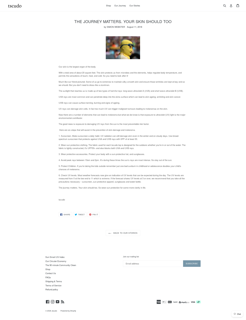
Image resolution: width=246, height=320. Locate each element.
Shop (108, 5)
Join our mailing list (131, 256)
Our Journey (120, 5)
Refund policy (51, 289)
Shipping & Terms (53, 281)
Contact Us (50, 273)
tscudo (54, 310)
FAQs (48, 277)
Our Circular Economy (55, 261)
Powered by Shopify (68, 310)
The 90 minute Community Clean (60, 265)
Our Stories (134, 5)
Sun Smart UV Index (55, 256)
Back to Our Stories (125, 233)
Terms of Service (53, 285)
